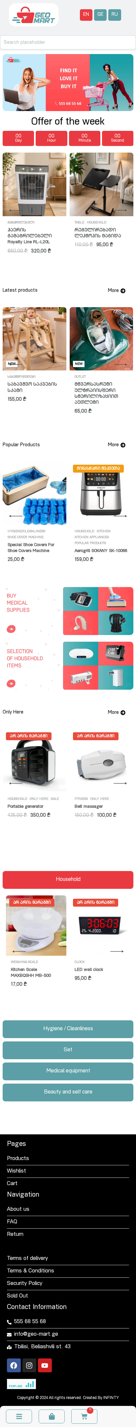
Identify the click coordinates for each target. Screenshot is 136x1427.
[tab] (68, 880)
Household (96, 222)
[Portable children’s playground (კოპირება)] (37, 339)
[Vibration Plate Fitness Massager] (101, 493)
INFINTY (111, 1398)
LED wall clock (89, 970)
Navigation (23, 1195)
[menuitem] (86, 15)
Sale (14, 383)
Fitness (83, 377)
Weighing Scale (24, 962)
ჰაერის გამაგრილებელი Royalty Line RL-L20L (30, 236)
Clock (80, 962)
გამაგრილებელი (21, 222)
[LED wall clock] (100, 925)
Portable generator (25, 807)
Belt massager (89, 807)
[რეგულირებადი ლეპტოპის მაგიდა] (101, 184)
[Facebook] (14, 1365)
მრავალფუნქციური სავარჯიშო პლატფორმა (102, 391)
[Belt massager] (101, 761)
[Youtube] (45, 1365)
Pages (16, 1144)
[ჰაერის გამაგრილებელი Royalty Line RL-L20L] (34, 184)
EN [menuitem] (86, 15)
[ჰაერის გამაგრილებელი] (34, 493)
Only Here (39, 799)
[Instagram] (29, 1365)
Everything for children (32, 377)
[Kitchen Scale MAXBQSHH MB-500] (36, 925)
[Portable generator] (34, 761)
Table (79, 222)
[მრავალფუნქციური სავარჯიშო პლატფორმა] (104, 339)
